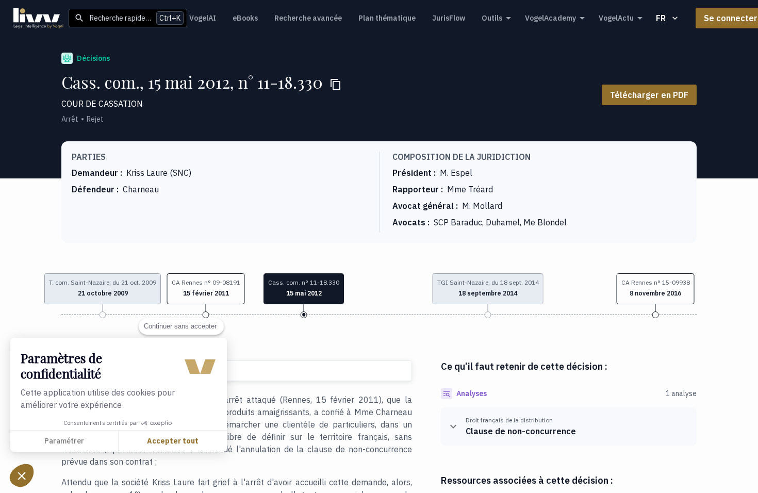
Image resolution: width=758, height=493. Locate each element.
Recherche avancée (308, 18)
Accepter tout (173, 441)
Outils (492, 18)
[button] (206, 289)
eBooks (245, 18)
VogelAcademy (550, 18)
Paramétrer (64, 441)
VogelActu (616, 18)
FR (661, 18)
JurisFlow (448, 18)
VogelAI (202, 18)
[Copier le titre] (335, 84)
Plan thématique (387, 18)
